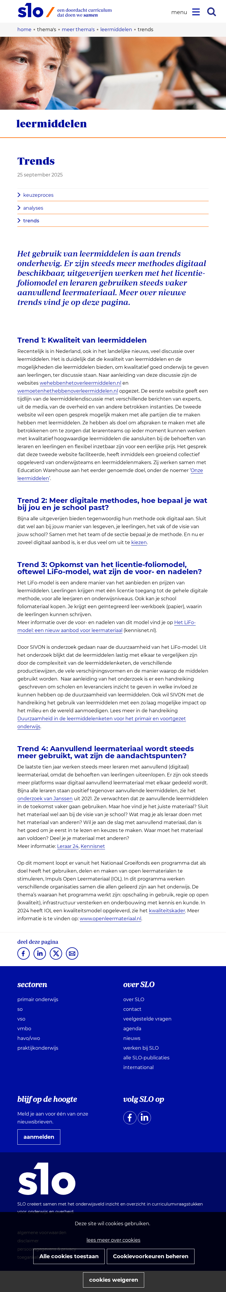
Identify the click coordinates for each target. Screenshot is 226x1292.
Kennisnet (93, 846)
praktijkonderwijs (37, 1048)
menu (180, 12)
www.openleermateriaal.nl (110, 919)
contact (132, 1009)
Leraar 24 (68, 846)
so (20, 1009)
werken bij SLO (141, 1048)
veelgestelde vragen (147, 1019)
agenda (132, 1028)
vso (21, 1019)
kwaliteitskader (167, 911)
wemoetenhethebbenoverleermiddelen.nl (67, 391)
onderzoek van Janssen (45, 799)
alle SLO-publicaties (146, 1058)
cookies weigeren (113, 1280)
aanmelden (41, 1139)
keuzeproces (38, 195)
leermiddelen (51, 123)
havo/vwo (28, 1038)
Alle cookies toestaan (69, 1256)
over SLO (133, 999)
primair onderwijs (37, 999)
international (138, 1067)
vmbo (24, 1028)
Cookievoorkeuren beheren (150, 1256)
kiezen (139, 542)
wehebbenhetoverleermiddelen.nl (80, 383)
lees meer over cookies (113, 1240)
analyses (33, 208)
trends (31, 221)
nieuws (131, 1038)
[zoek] (211, 11)
